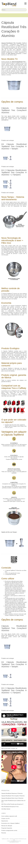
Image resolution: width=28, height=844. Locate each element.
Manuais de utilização (6, 825)
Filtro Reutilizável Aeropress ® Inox (10, 806)
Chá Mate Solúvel (5, 809)
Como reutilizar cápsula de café (9, 816)
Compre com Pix (5, 818)
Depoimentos (4, 821)
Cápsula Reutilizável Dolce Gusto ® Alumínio (12, 798)
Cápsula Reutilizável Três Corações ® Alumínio (12, 795)
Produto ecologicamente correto (9, 830)
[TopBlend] (10, 7)
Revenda (3, 832)
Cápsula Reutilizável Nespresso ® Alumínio (12, 793)
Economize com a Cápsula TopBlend (10, 823)
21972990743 (4, 120)
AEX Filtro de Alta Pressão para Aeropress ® (12, 804)
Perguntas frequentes (6, 828)
